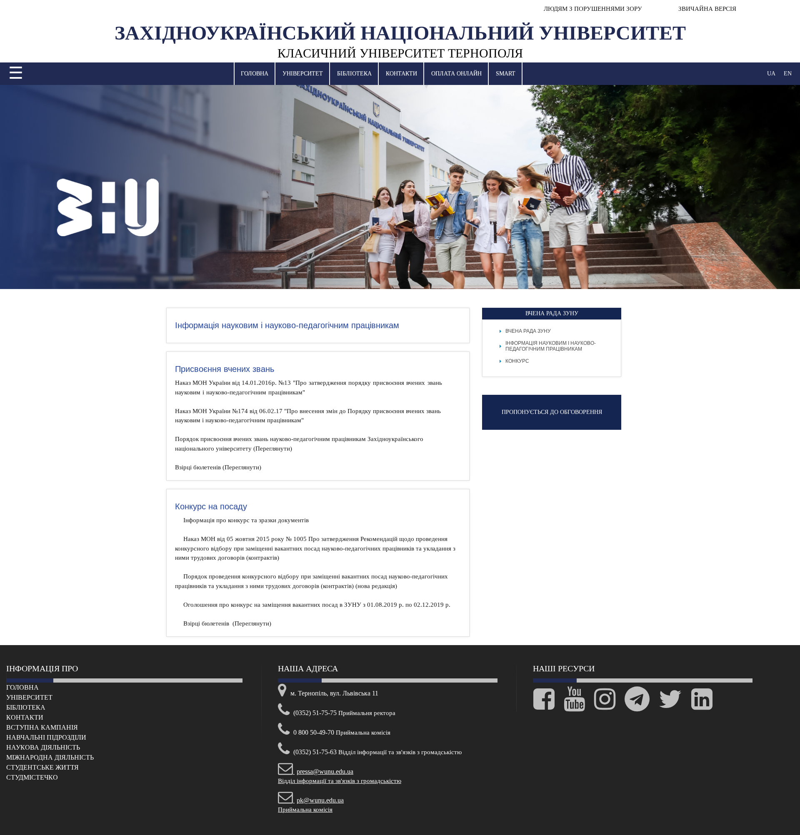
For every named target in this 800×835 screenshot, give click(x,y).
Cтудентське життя (42, 767)
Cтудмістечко (32, 777)
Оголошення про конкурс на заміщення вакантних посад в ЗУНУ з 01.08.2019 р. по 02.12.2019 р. (316, 604)
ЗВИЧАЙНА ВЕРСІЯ (706, 8)
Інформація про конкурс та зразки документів (246, 520)
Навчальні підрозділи (46, 737)
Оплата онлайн (456, 73)
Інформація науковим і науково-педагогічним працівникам (550, 346)
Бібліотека (354, 73)
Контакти (401, 73)
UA (771, 73)
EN (788, 73)
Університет (302, 73)
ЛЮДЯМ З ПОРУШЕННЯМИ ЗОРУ (593, 8)
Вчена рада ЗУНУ (528, 331)
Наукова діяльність (43, 747)
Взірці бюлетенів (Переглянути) (218, 467)
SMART (505, 73)
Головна (254, 73)
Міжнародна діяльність (50, 757)
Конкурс (517, 361)
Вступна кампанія (42, 727)
